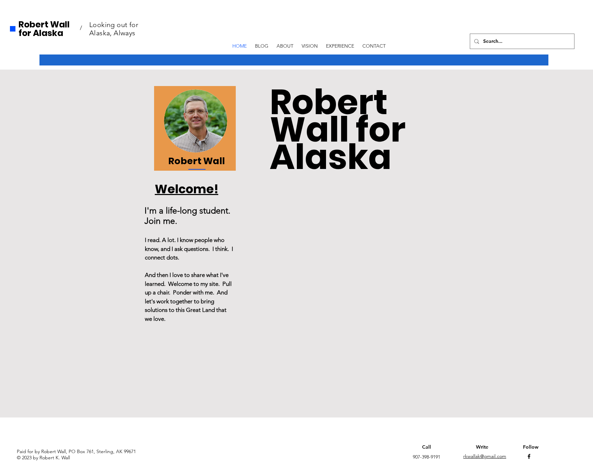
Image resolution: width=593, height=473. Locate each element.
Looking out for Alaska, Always (113, 29)
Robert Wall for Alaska (44, 29)
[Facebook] (529, 456)
